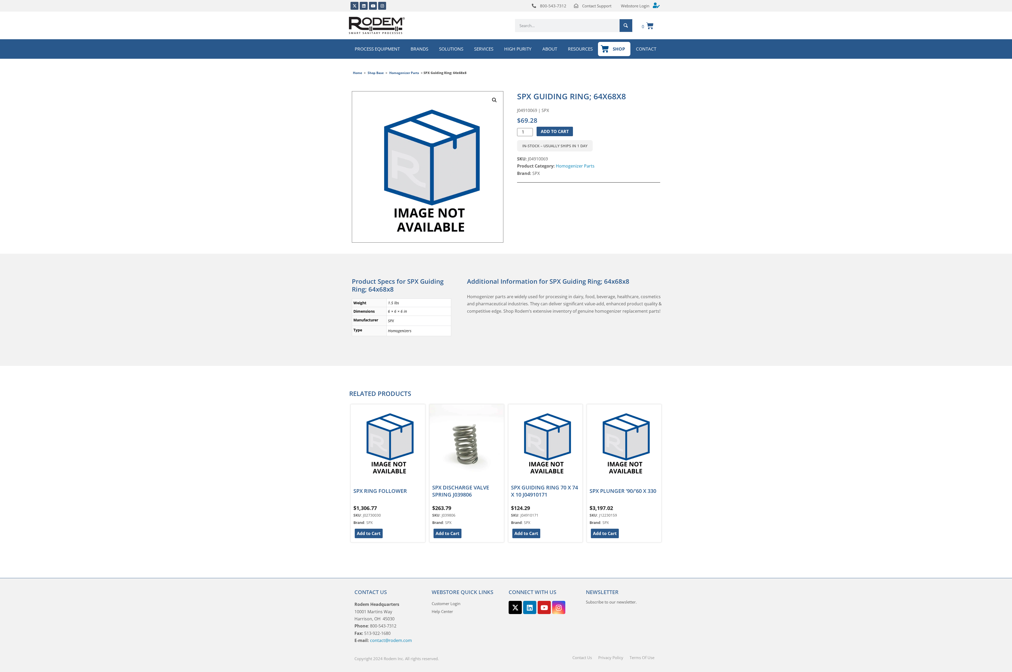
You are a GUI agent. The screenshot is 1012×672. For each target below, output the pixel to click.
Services (483, 49)
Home (357, 73)
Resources (580, 49)
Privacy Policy (610, 657)
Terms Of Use (642, 657)
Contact (646, 49)
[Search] (625, 25)
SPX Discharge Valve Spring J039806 (460, 491)
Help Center (442, 611)
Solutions (451, 49)
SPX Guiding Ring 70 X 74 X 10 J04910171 (544, 491)
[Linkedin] (364, 6)
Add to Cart (555, 131)
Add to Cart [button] (369, 533)
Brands (419, 49)
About (549, 49)
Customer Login (446, 603)
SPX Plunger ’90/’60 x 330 (623, 490)
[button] (494, 100)
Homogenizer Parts (404, 73)
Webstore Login (635, 5)
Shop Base (376, 73)
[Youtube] (373, 6)
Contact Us (582, 657)
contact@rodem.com (391, 640)
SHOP (619, 49)
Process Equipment (377, 49)
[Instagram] (382, 6)
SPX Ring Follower (380, 490)
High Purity (518, 49)
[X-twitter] (354, 6)
